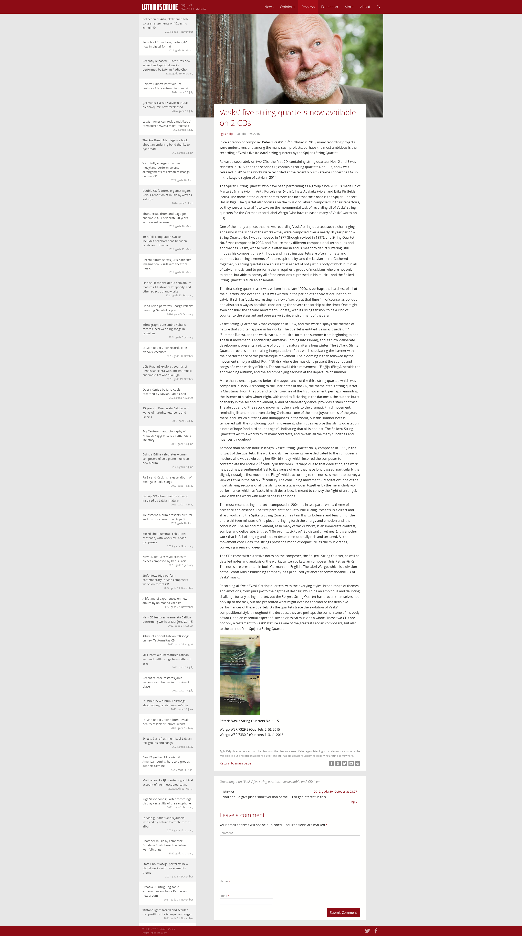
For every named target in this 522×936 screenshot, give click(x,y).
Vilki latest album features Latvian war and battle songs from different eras (168, 661)
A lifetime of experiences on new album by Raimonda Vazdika (168, 602)
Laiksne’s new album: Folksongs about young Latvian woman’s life (168, 705)
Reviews (308, 6)
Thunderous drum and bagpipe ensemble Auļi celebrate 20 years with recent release (168, 220)
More (349, 6)
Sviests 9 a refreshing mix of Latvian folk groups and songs (168, 742)
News (268, 6)
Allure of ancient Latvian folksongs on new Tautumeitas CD (168, 640)
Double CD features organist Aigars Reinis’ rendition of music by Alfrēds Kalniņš (168, 197)
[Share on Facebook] (331, 763)
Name (225, 881)
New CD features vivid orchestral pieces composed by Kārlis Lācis (168, 561)
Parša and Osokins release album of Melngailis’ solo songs (168, 481)
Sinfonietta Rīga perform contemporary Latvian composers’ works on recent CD (168, 582)
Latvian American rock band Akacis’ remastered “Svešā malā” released (168, 125)
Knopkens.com (159, 932)
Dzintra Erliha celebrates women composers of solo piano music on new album (168, 460)
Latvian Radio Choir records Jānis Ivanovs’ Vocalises (168, 352)
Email (224, 896)
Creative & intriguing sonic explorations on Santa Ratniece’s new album (168, 893)
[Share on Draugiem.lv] (338, 763)
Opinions (287, 6)
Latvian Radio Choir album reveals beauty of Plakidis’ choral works (168, 724)
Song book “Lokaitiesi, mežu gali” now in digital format (168, 46)
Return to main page (235, 763)
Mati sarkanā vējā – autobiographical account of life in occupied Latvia (168, 784)
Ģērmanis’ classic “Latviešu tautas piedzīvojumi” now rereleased (168, 107)
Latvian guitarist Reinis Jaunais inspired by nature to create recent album (168, 824)
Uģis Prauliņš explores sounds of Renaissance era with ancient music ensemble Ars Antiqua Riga (168, 372)
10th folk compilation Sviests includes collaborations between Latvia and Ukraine (168, 243)
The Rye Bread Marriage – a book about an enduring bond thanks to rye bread (168, 146)
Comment (226, 833)
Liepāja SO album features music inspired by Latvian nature (168, 500)
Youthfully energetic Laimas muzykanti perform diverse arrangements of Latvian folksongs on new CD (168, 171)
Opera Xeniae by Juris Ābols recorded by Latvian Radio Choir (168, 393)
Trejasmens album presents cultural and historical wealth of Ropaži (168, 519)
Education (329, 6)
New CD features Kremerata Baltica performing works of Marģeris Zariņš (168, 621)
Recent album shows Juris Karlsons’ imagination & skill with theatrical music (168, 266)
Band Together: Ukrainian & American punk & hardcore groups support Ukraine (168, 763)
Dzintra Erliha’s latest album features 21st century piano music (168, 88)
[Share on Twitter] (344, 763)
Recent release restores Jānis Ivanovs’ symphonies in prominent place (168, 684)
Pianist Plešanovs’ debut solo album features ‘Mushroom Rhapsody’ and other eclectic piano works (168, 289)
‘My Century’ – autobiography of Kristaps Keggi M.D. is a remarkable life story (168, 437)
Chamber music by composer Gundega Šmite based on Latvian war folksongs (168, 847)
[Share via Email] (351, 763)
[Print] (357, 763)
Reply (353, 802)
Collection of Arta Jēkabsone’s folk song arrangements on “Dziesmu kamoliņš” (168, 25)
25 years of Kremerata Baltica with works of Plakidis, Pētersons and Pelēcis (168, 414)
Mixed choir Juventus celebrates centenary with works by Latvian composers (168, 540)
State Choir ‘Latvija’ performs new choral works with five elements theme (168, 870)
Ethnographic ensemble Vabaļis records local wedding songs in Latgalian (168, 331)
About (365, 6)
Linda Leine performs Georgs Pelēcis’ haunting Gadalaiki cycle (168, 310)
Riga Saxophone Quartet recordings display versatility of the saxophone (168, 803)
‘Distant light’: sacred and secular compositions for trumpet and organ (168, 914)
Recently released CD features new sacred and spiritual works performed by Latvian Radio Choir (168, 67)
